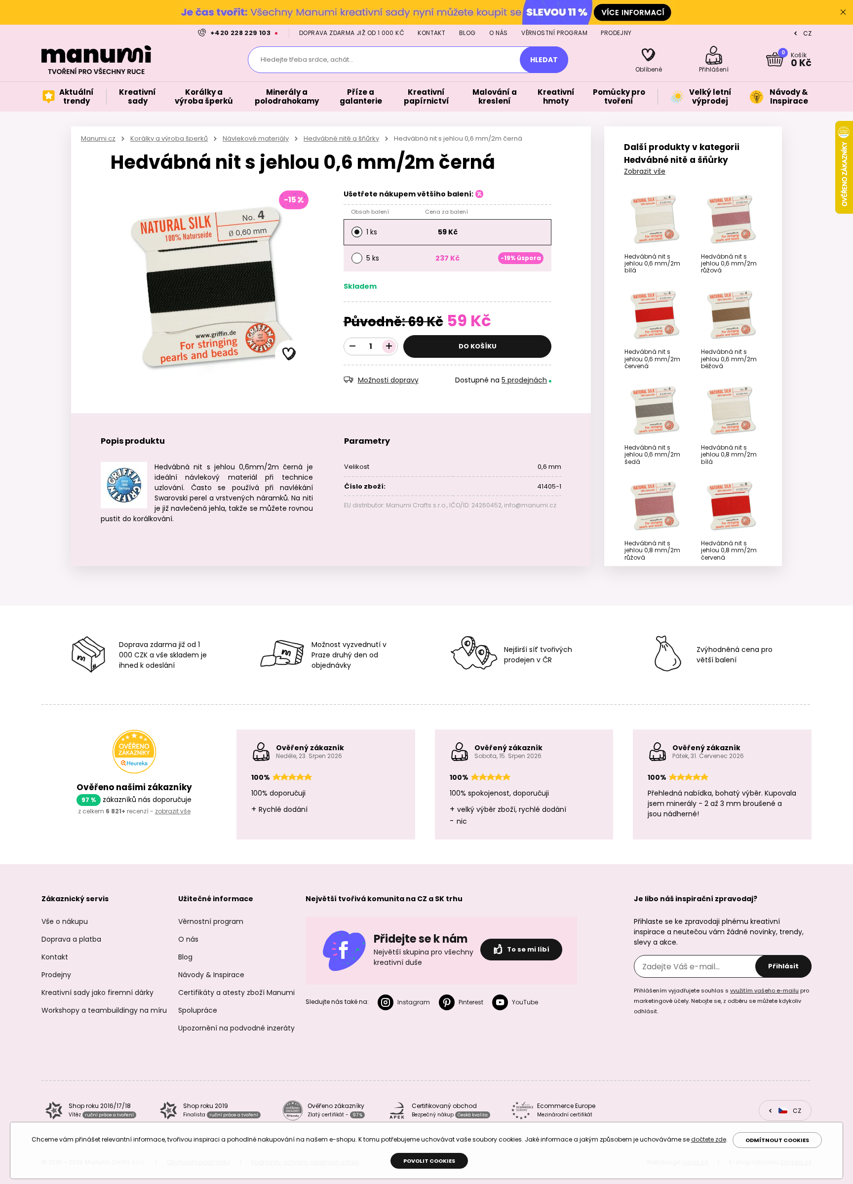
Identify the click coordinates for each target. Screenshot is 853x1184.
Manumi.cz (98, 138)
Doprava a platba (71, 939)
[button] (289, 354)
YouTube (525, 1002)
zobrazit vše (173, 811)
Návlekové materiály (256, 138)
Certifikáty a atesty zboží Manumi (236, 992)
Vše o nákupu (64, 921)
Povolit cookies (429, 1161)
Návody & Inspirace (211, 975)
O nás (498, 33)
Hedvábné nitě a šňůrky (341, 138)
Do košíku (478, 346)
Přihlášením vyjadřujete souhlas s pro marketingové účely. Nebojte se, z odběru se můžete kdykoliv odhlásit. (721, 1001)
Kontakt (431, 33)
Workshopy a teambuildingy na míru (104, 1010)
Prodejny (616, 33)
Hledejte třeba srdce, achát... (307, 59)
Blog (467, 33)
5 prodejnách (524, 380)
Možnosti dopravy (388, 380)
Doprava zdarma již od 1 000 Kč (351, 33)
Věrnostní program (554, 33)
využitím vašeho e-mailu (764, 990)
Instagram (413, 1002)
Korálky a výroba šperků (169, 138)
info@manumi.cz (530, 505)
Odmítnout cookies (777, 1140)
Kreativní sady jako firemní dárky (97, 992)
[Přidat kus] (389, 346)
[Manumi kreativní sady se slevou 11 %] (426, 12)
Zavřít (843, 12)
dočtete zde (708, 1139)
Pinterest (471, 1002)
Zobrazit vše (644, 171)
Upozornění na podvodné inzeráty (236, 1028)
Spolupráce (197, 1010)
